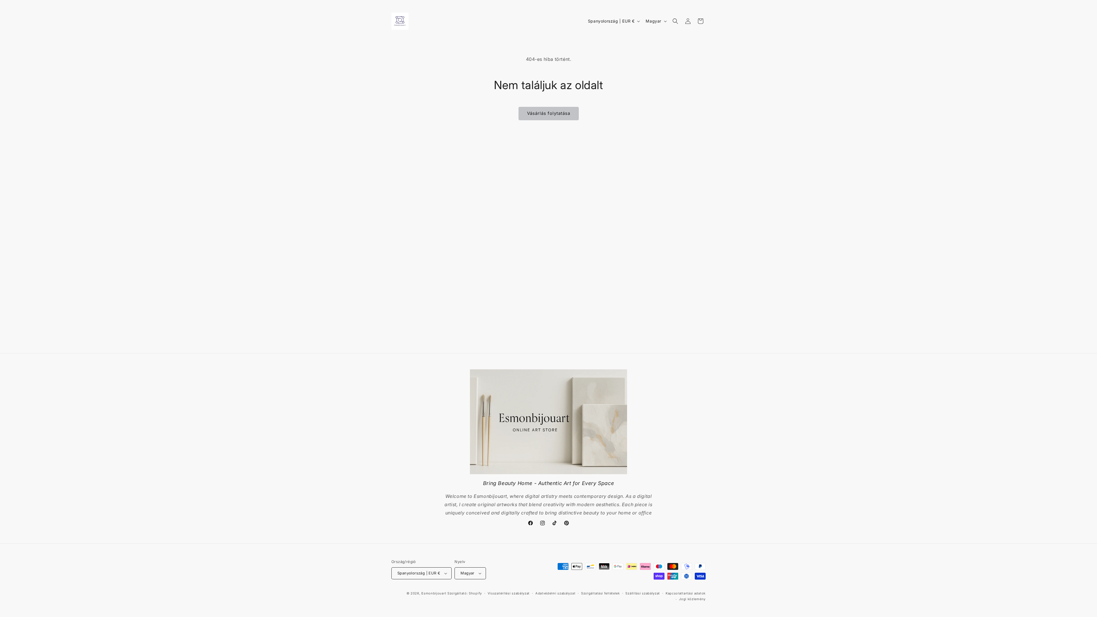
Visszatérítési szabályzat (509, 593)
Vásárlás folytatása (548, 113)
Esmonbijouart (434, 593)
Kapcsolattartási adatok (686, 593)
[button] (675, 21)
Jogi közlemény (692, 599)
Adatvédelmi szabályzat (555, 593)
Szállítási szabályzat (642, 593)
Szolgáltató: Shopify (464, 593)
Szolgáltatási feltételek (600, 593)
